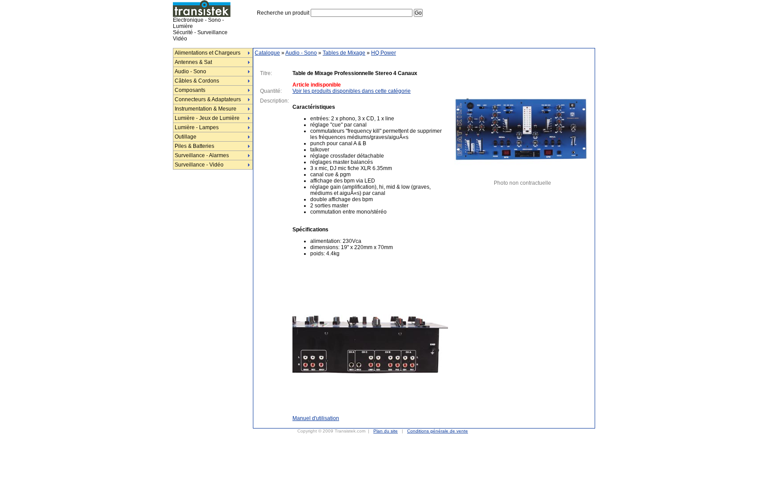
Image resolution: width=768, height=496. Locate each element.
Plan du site (385, 431)
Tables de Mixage (344, 53)
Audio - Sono (301, 53)
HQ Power (383, 53)
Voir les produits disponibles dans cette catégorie (351, 91)
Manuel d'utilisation (315, 418)
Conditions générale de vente (437, 431)
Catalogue (267, 53)
